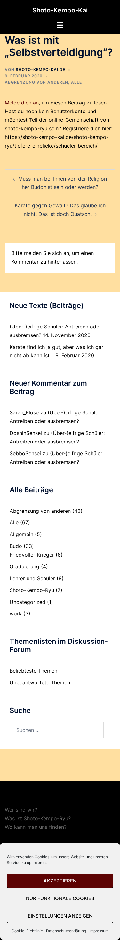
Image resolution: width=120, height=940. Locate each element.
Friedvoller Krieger (32, 554)
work (16, 613)
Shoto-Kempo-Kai (60, 10)
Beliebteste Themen (33, 670)
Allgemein (21, 534)
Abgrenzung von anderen (36, 82)
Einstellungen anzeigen (60, 916)
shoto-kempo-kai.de (40, 69)
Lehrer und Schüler (32, 578)
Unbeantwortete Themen (40, 682)
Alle (76, 82)
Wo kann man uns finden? (36, 827)
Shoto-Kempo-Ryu (32, 590)
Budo (16, 546)
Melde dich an (22, 102)
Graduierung (24, 566)
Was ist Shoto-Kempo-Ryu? (38, 818)
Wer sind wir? (21, 809)
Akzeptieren (60, 881)
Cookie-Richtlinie (27, 930)
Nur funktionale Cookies (60, 898)
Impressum (98, 930)
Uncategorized (27, 602)
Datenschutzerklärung (66, 930)
